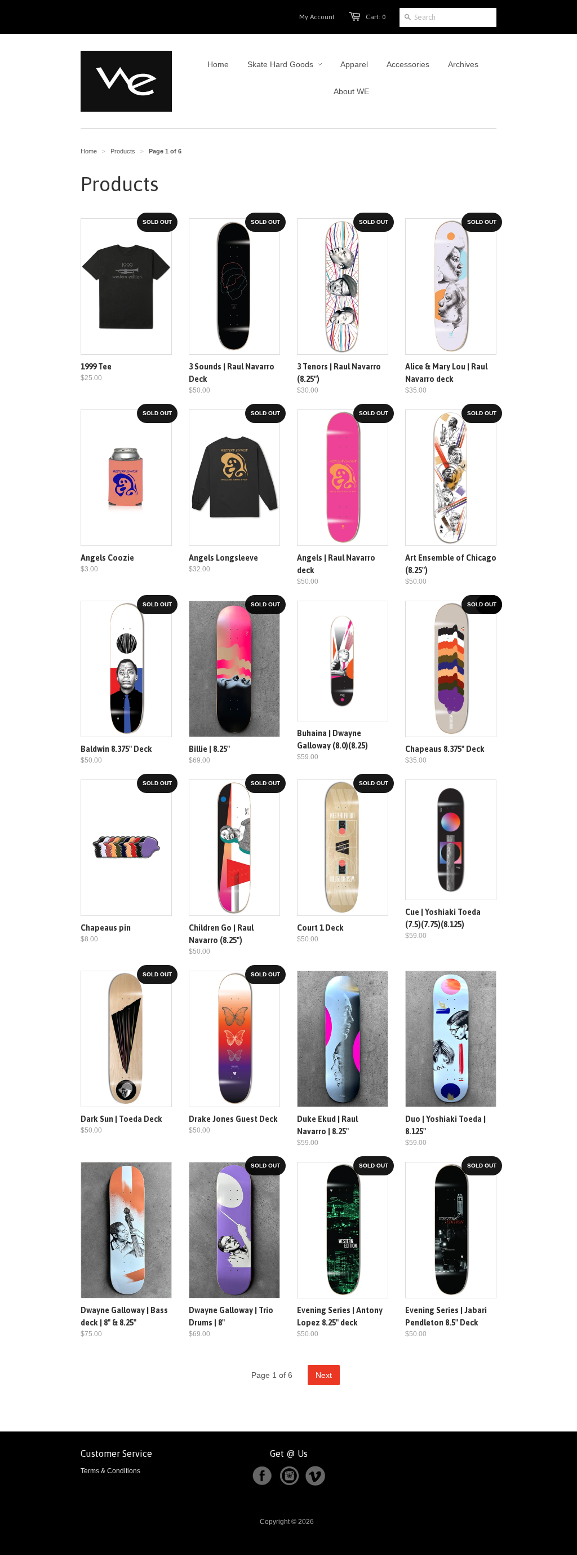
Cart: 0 (375, 17)
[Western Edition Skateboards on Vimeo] (315, 1483)
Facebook (262, 1476)
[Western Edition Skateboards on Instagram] (291, 1483)
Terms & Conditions (110, 1471)
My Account (317, 17)
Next (324, 1375)
